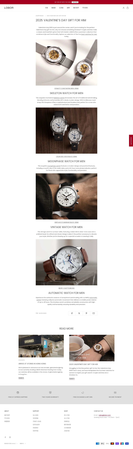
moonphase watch (54, 166)
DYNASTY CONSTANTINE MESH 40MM (66, 88)
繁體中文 (22, 443)
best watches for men (89, 34)
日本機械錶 (67, 428)
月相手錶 (67, 431)
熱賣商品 (67, 421)
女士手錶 (67, 418)
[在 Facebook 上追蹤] (5, 437)
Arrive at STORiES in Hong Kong (32, 364)
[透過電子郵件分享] (93, 313)
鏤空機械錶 (67, 424)
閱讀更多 (21, 378)
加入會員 (35, 415)
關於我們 (7, 415)
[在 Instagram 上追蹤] (10, 437)
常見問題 (35, 418)
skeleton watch (59, 98)
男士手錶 (67, 415)
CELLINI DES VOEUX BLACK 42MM (66, 156)
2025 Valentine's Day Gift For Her (83, 364)
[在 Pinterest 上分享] (86, 313)
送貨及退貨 (36, 424)
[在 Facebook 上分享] (71, 313)
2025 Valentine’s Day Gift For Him (56, 15)
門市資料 (7, 418)
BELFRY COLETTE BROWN (66, 288)
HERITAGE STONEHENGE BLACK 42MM (67, 222)
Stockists (22, 360)
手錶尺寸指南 (37, 421)
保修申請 (35, 431)
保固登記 (35, 428)
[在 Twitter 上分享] (79, 313)
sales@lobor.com (105, 415)
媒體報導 (7, 421)
